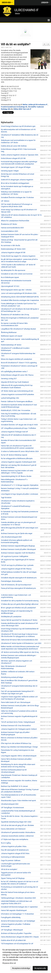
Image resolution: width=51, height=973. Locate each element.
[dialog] (25, 959)
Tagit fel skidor (6, 497)
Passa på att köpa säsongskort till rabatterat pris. (18, 588)
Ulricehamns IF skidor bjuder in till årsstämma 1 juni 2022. (21, 643)
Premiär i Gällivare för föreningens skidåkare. (17, 401)
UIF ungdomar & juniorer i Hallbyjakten (14, 556)
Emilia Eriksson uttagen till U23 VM (13, 158)
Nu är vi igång (6, 843)
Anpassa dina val (9, 963)
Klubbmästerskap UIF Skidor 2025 (13, 249)
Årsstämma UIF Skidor (9, 224)
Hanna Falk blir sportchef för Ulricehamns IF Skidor (19, 620)
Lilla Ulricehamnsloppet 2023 (11, 537)
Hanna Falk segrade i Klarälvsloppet (14, 910)
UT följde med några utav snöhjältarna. (14, 839)
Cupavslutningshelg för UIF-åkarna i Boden (16, 476)
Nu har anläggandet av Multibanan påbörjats (17, 458)
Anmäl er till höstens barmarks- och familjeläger (18, 921)
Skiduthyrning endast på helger (12, 677)
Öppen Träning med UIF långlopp (13, 878)
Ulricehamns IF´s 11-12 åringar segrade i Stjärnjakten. (20, 485)
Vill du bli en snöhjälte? (15, 44)
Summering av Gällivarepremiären (13, 857)
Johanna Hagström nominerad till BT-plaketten (17, 394)
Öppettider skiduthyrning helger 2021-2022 (16, 822)
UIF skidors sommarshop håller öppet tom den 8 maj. (20, 652)
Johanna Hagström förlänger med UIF (14, 432)
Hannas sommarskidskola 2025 (12, 228)
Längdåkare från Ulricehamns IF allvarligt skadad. (18, 329)
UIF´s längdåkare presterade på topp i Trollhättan (18, 428)
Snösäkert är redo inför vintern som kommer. (17, 274)
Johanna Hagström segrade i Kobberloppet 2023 (18, 462)
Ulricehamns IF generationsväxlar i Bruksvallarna (18, 832)
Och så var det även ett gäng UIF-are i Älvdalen (17, 825)
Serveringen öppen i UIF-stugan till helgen (16, 167)
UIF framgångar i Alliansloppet (12, 930)
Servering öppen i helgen (10, 171)
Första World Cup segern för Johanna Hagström (18, 256)
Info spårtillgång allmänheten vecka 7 (14, 371)
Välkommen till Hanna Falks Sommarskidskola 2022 (19, 640)
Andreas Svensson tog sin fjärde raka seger (16, 533)
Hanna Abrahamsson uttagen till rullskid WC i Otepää (20, 937)
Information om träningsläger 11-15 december (17, 914)
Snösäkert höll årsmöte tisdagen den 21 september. (19, 907)
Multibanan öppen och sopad (11, 336)
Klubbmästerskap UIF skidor (11, 345)
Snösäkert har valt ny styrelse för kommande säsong (19, 601)
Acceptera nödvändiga (21, 968)
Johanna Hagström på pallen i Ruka (13, 846)
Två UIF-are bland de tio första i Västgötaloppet (18, 722)
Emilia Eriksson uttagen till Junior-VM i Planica (17, 375)
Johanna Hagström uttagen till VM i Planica (16, 569)
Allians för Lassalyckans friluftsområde (15, 221)
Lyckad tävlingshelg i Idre (10, 398)
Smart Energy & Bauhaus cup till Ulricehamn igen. (18, 126)
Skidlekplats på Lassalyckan (11, 616)
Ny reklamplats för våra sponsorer (13, 270)
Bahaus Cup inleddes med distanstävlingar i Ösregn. (19, 747)
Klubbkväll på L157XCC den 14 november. (15, 410)
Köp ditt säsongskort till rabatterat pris (15, 850)
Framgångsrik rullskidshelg (10, 917)
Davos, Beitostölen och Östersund (13, 829)
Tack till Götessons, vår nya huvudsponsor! (16, 585)
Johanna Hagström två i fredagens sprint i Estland (19, 729)
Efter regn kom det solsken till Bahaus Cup (16, 743)
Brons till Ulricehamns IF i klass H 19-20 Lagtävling (19, 363)
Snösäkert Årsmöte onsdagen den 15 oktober (17, 197)
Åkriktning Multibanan (9, 332)
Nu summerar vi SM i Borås (10, 245)
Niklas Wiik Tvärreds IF (22, 109)
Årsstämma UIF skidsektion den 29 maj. (15, 315)
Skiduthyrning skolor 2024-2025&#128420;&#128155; (20, 297)
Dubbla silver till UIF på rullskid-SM (13, 940)
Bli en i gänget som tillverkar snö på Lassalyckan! (18, 608)
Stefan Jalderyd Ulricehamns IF (35, 104)
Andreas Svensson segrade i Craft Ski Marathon (18, 553)
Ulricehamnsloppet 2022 (9, 804)
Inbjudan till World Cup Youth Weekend (15, 382)
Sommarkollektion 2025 (9, 231)
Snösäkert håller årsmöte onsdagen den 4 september (20, 300)
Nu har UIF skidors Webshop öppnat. (14, 455)
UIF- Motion (5, 201)
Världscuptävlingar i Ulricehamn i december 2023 (18, 898)
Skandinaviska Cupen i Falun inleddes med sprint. (18, 800)
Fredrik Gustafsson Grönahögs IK (14, 107)
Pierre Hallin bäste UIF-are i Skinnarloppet (15, 702)
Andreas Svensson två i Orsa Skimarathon (16, 725)
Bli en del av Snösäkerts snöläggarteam (15, 183)
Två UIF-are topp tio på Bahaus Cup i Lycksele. (17, 565)
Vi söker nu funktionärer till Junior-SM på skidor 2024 (20, 451)
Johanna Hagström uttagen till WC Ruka (15, 853)
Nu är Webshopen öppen (10, 277)
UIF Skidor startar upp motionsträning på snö (17, 391)
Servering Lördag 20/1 (9, 378)
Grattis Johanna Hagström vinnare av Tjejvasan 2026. (19, 155)
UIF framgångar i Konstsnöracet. (12, 807)
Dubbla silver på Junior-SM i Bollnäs (14, 146)
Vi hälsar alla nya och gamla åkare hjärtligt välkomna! (19, 604)
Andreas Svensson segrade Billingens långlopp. (18, 546)
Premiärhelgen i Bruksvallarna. (11, 581)
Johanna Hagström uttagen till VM (13, 252)
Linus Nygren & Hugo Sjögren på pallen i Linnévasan (19, 494)
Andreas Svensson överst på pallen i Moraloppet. (18, 549)
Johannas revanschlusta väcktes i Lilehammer (17, 836)
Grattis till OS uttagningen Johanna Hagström (17, 180)
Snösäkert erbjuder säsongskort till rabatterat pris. (19, 578)
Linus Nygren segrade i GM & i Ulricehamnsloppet (18, 756)
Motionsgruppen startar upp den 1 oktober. (16, 290)
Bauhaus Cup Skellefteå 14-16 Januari (14, 786)
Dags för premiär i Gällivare (10, 860)
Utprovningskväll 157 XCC (10, 286)
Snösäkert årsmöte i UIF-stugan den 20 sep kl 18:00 (19, 425)
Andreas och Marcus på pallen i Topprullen (16, 933)
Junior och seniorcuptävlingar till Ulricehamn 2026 (18, 293)
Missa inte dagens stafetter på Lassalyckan (16, 359)
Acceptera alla (40, 968)
